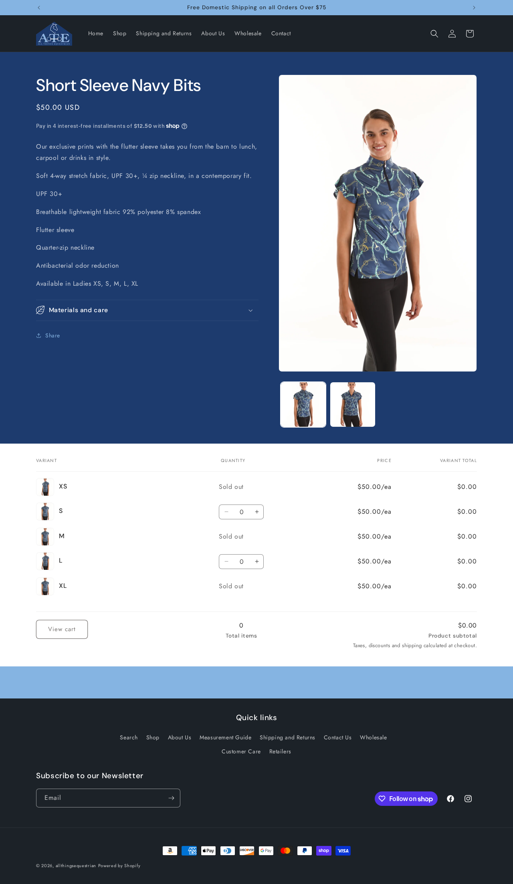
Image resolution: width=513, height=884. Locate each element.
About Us (180, 737)
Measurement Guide (225, 737)
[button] (434, 33)
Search (129, 737)
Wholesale (373, 737)
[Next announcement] (474, 7)
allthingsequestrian (76, 865)
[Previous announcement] (39, 7)
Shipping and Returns (287, 737)
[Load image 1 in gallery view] (303, 404)
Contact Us (338, 737)
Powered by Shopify (119, 865)
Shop (153, 737)
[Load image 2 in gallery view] (352, 404)
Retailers (280, 751)
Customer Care (241, 751)
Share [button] (52, 335)
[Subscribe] (171, 798)
